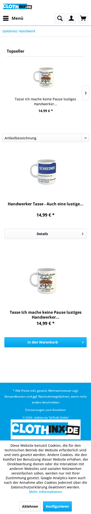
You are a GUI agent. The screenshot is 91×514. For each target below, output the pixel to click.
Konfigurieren (57, 506)
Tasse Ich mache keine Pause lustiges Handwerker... (45, 101)
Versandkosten (14, 396)
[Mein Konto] (71, 18)
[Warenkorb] (83, 18)
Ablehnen (30, 506)
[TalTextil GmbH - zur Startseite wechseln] (17, 6)
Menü (17, 18)
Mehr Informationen (45, 491)
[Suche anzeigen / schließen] (59, 18)
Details (42, 233)
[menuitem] (13, 18)
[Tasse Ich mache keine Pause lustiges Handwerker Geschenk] (45, 77)
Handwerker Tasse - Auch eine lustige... (45, 204)
